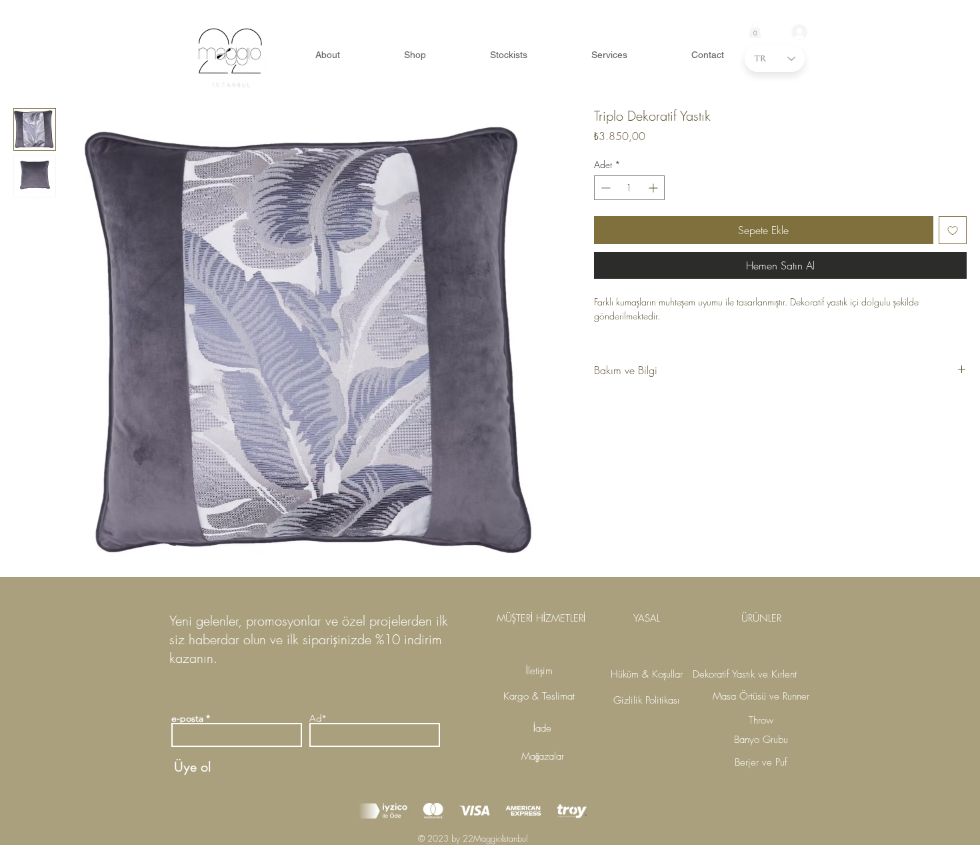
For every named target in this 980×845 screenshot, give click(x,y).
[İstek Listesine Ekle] (953, 230)
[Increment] (654, 187)
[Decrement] (604, 187)
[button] (755, 30)
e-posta (187, 718)
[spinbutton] (629, 187)
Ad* (317, 718)
